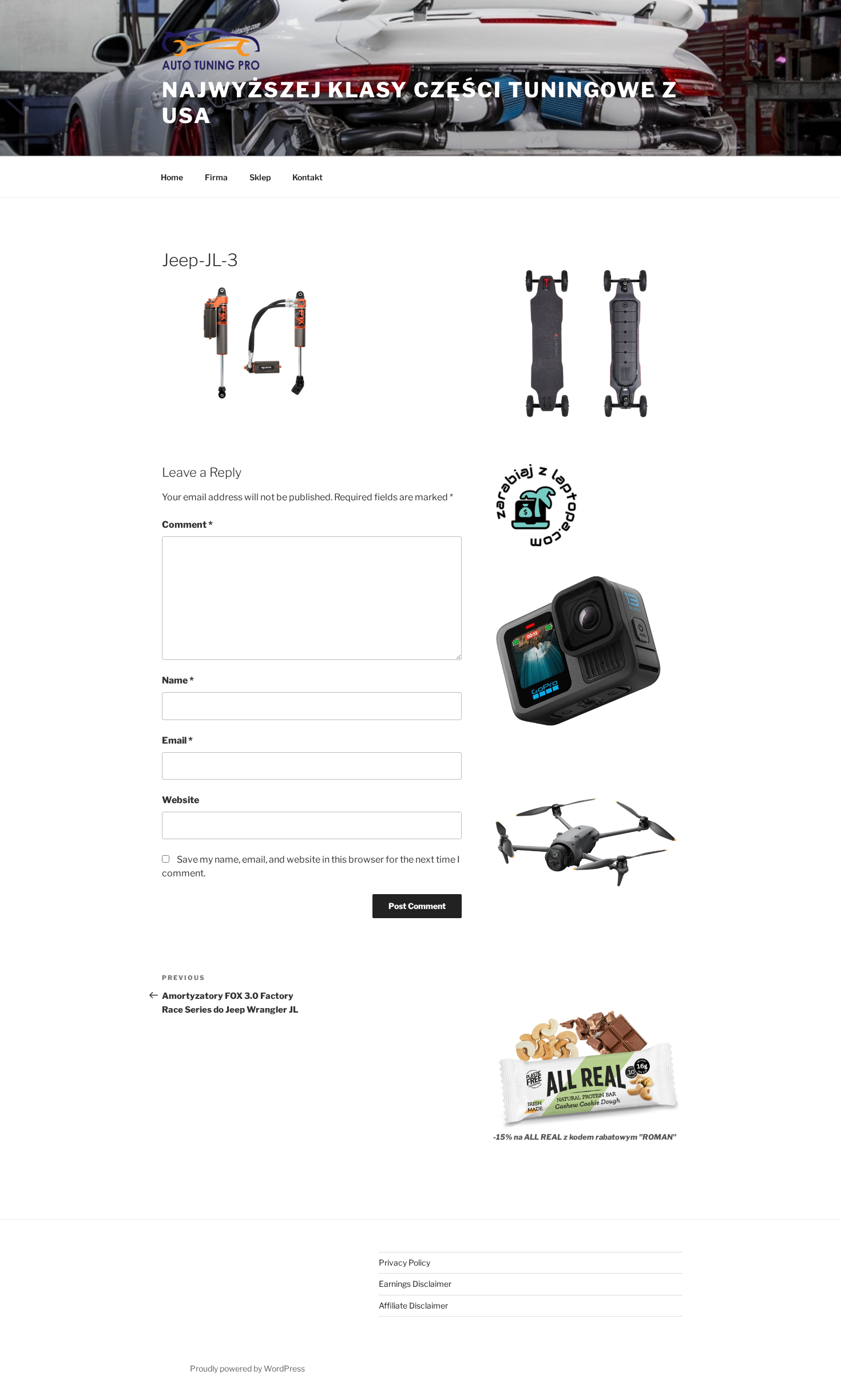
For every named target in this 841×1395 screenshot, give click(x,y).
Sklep (260, 177)
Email (177, 740)
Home (172, 177)
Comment (187, 524)
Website (180, 800)
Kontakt (307, 177)
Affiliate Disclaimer (413, 1305)
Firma (216, 177)
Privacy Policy (404, 1262)
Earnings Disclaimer (415, 1284)
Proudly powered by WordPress (247, 1368)
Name (178, 680)
